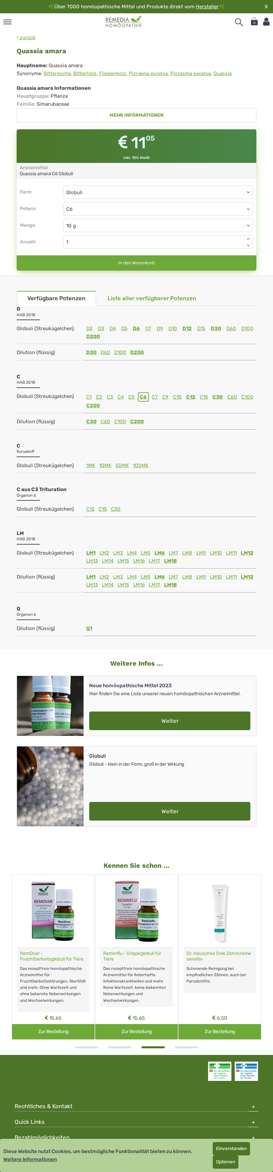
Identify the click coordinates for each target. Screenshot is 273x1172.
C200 (93, 406)
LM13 (92, 561)
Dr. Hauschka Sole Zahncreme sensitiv (218, 956)
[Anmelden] (266, 21)
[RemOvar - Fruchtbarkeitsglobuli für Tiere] (53, 911)
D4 (113, 328)
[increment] (248, 238)
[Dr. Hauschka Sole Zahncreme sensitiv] (219, 911)
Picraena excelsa (148, 73)
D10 (172, 328)
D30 (216, 328)
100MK (140, 465)
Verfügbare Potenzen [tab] (56, 298)
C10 (177, 397)
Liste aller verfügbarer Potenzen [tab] (152, 298)
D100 (247, 328)
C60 (232, 397)
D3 (101, 328)
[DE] (124, 21)
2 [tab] (120, 1047)
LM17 (154, 561)
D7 (148, 328)
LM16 (139, 561)
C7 (155, 397)
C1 (89, 397)
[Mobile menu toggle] (7, 22)
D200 (93, 336)
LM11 (231, 553)
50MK (122, 465)
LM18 (170, 561)
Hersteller (207, 7)
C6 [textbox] (69, 209)
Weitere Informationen (30, 1159)
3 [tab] (153, 1047)
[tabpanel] (53, 957)
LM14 (108, 561)
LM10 (216, 553)
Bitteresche (57, 73)
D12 (187, 328)
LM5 (145, 553)
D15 (201, 328)
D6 (136, 328)
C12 (190, 397)
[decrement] (248, 245)
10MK (105, 465)
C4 (121, 397)
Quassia (222, 73)
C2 (99, 397)
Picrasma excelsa (190, 73)
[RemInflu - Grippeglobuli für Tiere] (136, 911)
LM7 (173, 553)
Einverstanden (231, 1148)
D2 (89, 328)
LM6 (159, 553)
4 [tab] (186, 1047)
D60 (231, 328)
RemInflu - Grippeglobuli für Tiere (132, 956)
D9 (160, 328)
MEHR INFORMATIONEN (136, 115)
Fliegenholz (112, 73)
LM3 (118, 553)
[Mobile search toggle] (239, 22)
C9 (165, 397)
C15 (204, 397)
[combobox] (158, 208)
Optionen (225, 1162)
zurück (27, 38)
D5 (124, 328)
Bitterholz (85, 73)
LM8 (187, 553)
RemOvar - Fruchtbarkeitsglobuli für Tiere (52, 956)
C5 (131, 397)
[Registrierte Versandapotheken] (219, 1071)
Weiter (169, 720)
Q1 (89, 628)
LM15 (123, 561)
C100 (247, 397)
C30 (217, 397)
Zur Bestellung (53, 1031)
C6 (143, 397)
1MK (90, 465)
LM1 (91, 553)
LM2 (104, 553)
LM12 (247, 553)
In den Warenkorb (136, 263)
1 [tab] (86, 1047)
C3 (110, 397)
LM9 (201, 553)
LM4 (132, 553)
